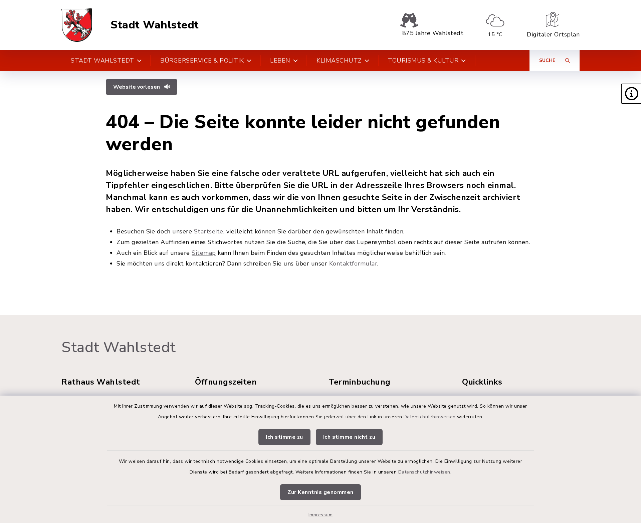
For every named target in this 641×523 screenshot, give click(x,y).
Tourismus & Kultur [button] (423, 61)
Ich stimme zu (284, 437)
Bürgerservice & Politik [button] (202, 61)
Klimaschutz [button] (339, 61)
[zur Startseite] (76, 25)
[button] (631, 94)
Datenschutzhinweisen (430, 417)
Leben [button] (280, 61)
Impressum (320, 515)
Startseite (208, 231)
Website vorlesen (137, 87)
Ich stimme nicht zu (349, 437)
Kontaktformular (353, 263)
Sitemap (204, 253)
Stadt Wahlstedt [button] (102, 61)
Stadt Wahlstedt (155, 25)
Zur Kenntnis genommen (320, 492)
